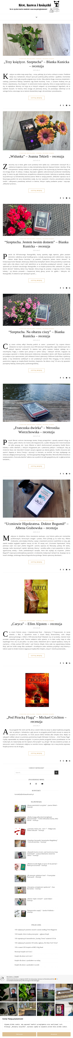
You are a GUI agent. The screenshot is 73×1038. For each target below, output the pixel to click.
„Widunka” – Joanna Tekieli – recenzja (36, 156)
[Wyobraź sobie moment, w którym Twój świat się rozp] (9, 992)
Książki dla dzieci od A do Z (23, 956)
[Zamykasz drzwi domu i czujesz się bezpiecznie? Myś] (46, 992)
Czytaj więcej (36, 98)
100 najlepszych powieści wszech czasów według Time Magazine (36, 930)
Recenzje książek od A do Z (23, 952)
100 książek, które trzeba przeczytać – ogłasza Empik (32, 934)
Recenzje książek (48, 58)
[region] (36, 1027)
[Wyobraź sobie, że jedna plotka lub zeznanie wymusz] (27, 992)
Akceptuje (54, 1034)
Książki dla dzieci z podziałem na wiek (27, 965)
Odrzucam (19, 1034)
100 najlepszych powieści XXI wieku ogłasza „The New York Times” (36, 943)
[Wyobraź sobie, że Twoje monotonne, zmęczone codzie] (46, 1011)
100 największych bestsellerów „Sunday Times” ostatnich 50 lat (35, 938)
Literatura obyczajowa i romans (30, 58)
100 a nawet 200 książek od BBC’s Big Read (29, 947)
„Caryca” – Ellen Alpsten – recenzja (36, 624)
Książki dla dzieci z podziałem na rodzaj (27, 960)
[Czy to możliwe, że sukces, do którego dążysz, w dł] (9, 1011)
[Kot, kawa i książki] (36, 7)
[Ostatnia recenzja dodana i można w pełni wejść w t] (27, 1011)
